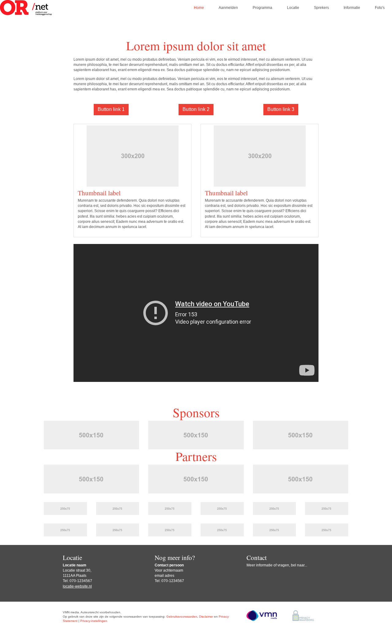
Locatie (293, 8)
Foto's (380, 8)
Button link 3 (280, 109)
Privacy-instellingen (93, 620)
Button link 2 (196, 109)
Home (199, 8)
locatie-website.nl (77, 586)
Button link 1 (111, 109)
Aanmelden (228, 8)
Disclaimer (206, 616)
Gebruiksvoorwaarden (181, 616)
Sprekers (321, 8)
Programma (262, 8)
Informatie (352, 8)
